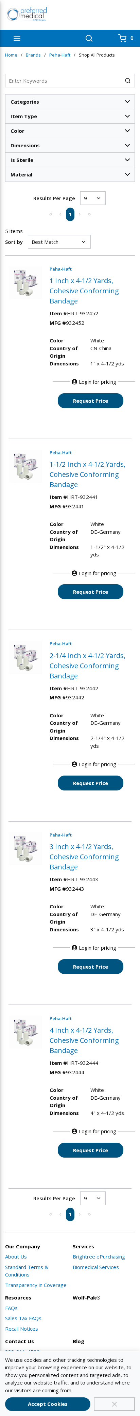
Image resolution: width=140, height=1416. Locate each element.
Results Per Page (54, 198)
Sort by (14, 241)
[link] (51, 214)
